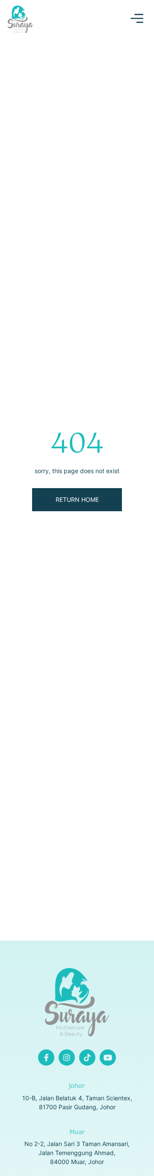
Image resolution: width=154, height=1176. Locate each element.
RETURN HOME (77, 499)
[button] (136, 19)
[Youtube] (108, 1057)
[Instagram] (67, 1057)
